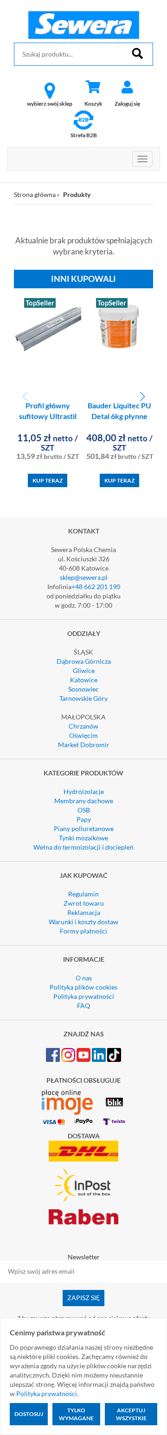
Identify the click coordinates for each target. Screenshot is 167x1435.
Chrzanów (83, 726)
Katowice (83, 680)
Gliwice (84, 670)
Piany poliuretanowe (84, 828)
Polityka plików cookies (83, 987)
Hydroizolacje (84, 791)
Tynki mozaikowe (83, 838)
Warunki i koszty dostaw (83, 922)
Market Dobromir (83, 745)
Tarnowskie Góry (83, 698)
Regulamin (83, 894)
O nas (84, 978)
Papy (84, 819)
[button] (142, 397)
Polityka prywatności (83, 996)
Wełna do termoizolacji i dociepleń (83, 847)
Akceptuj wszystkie (131, 1414)
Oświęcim (83, 735)
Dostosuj (28, 1413)
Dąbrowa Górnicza (84, 661)
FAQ (83, 1006)
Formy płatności (83, 931)
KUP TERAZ (47, 480)
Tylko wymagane (76, 1414)
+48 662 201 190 (95, 587)
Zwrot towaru (84, 903)
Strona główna (35, 194)
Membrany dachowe (83, 801)
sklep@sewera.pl (84, 577)
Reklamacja (83, 912)
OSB (83, 810)
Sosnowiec (83, 689)
